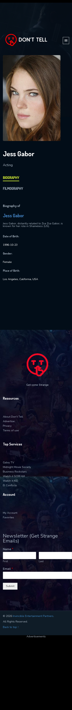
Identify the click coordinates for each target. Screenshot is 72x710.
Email (8, 569)
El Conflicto (10, 485)
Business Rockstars (15, 471)
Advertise (9, 421)
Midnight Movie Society (17, 467)
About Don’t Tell (13, 417)
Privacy (7, 426)
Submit (10, 586)
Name (8, 549)
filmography (13, 188)
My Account (10, 513)
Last (41, 561)
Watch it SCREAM (14, 476)
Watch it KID (10, 481)
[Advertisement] (36, 673)
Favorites (8, 517)
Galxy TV (8, 462)
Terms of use (11, 430)
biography (11, 177)
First (5, 561)
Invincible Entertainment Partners (33, 616)
